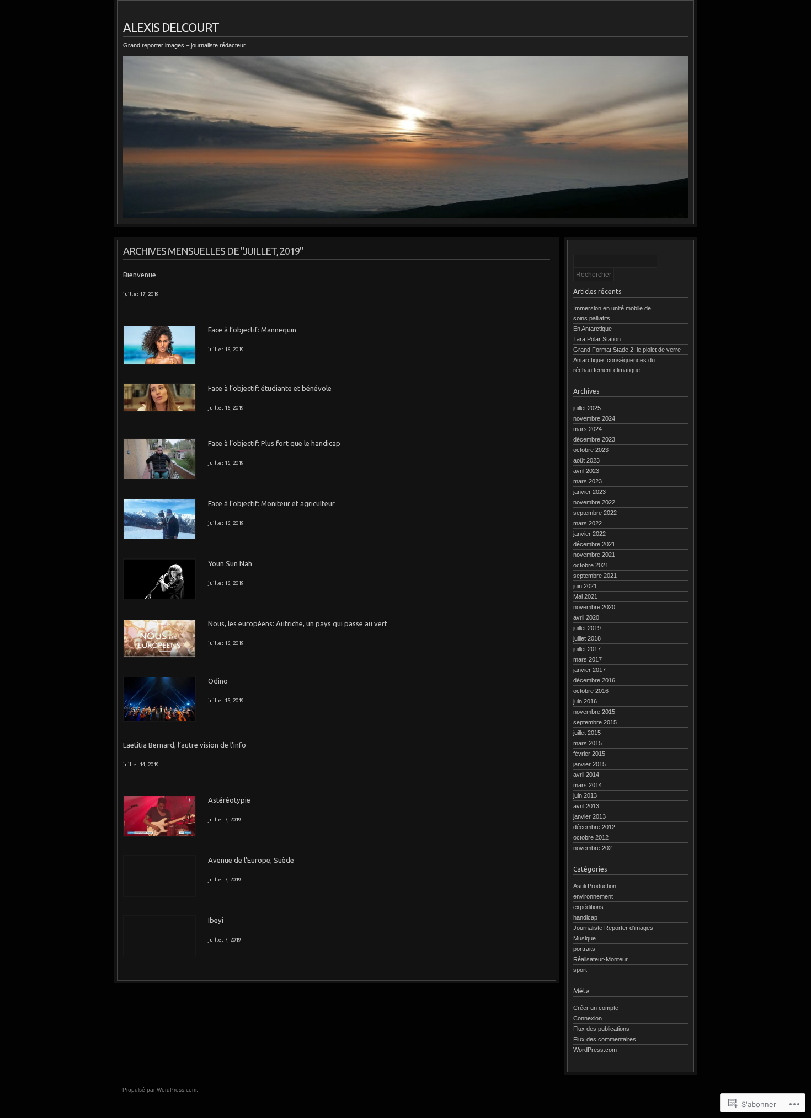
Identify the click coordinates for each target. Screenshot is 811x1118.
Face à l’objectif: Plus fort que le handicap (274, 443)
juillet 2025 (587, 408)
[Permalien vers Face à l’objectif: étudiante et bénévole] (159, 409)
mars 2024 (587, 429)
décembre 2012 (594, 827)
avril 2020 (586, 617)
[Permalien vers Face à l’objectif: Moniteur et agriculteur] (159, 538)
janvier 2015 (589, 764)
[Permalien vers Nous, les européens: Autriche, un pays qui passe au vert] (159, 655)
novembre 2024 (594, 418)
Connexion (587, 1018)
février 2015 (589, 753)
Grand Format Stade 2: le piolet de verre (627, 349)
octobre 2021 (591, 565)
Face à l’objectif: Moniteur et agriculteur (271, 503)
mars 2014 (587, 785)
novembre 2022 (594, 502)
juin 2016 (585, 701)
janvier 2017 (589, 669)
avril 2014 (586, 774)
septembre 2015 (595, 722)
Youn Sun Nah (230, 563)
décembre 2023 (594, 439)
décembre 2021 (594, 544)
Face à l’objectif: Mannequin (252, 330)
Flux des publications (601, 1028)
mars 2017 (587, 659)
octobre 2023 (591, 450)
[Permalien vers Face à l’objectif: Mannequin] (159, 363)
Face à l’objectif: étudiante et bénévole (270, 388)
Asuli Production (594, 886)
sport (580, 969)
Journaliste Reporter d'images (613, 928)
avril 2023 (586, 470)
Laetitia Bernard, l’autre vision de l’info (184, 745)
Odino (218, 681)
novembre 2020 (594, 607)
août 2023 (586, 460)
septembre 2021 (595, 575)
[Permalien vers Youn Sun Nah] (159, 598)
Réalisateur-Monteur (600, 959)
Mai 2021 (585, 596)
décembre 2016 (594, 680)
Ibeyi (215, 920)
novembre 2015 (594, 711)
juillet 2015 (587, 732)
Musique (584, 938)
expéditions (588, 907)
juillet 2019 (587, 628)
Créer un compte (595, 1007)
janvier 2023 (589, 491)
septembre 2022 (595, 512)
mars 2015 (587, 743)
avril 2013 (586, 806)
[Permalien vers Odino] (159, 719)
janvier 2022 (589, 533)
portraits (584, 948)
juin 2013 (585, 795)
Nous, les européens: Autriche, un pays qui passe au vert (297, 623)
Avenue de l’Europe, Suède (251, 860)
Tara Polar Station (597, 339)
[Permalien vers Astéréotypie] (159, 835)
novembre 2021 (594, 554)
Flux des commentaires (604, 1039)
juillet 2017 (587, 649)
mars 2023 (587, 481)
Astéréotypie (229, 800)
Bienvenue (139, 274)
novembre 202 (592, 848)
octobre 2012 (591, 837)
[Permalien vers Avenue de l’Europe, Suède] (159, 895)
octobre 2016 (591, 690)
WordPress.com (595, 1049)
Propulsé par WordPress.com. (160, 1090)
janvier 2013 (589, 816)
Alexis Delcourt (171, 27)
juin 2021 (585, 586)
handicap (585, 917)
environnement (593, 896)
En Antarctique (592, 328)
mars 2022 (587, 523)
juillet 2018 (587, 638)
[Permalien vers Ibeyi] (159, 954)
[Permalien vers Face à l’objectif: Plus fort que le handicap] (159, 478)
